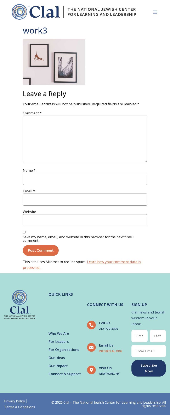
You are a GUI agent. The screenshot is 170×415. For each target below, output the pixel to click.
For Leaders (59, 341)
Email (29, 191)
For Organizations (64, 349)
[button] (155, 11)
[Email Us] (91, 347)
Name (29, 170)
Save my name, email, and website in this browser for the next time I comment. (78, 238)
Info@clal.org (110, 351)
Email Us (106, 345)
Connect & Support (65, 373)
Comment (32, 113)
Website (29, 211)
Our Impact (58, 365)
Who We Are (59, 333)
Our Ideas (57, 357)
